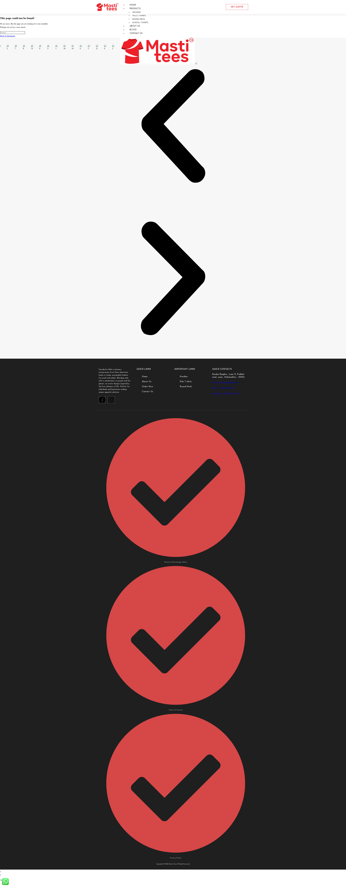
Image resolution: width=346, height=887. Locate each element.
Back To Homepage (7, 36)
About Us (135, 26)
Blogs (133, 30)
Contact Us (136, 33)
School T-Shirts (140, 23)
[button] (173, 126)
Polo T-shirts (139, 16)
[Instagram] (111, 399)
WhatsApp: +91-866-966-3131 (225, 394)
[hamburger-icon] (218, 3)
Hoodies (136, 12)
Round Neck (138, 19)
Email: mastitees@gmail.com (225, 383)
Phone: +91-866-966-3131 (223, 388)
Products (135, 9)
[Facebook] (102, 399)
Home (133, 5)
